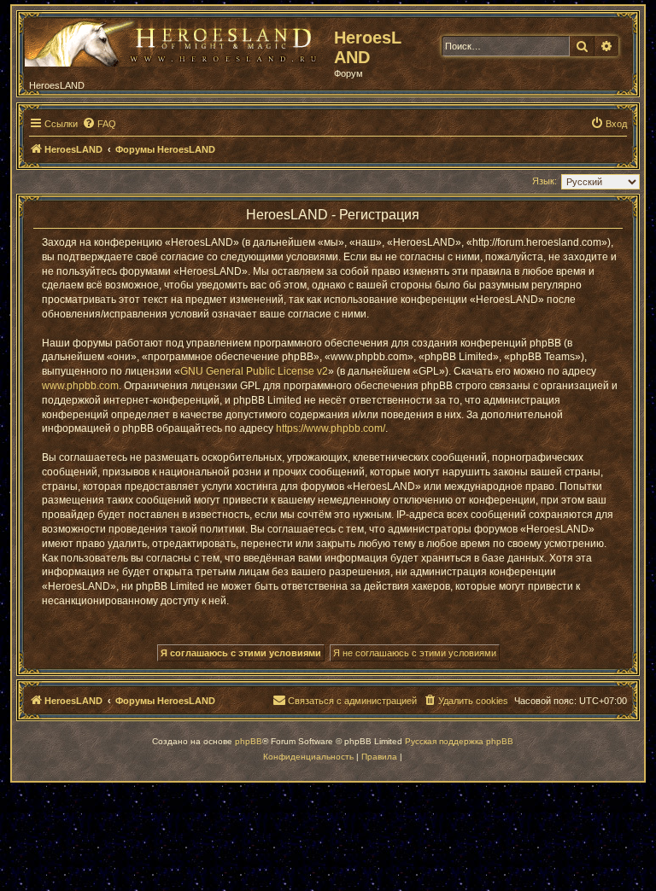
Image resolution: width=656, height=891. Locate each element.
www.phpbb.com (80, 386)
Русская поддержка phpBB (459, 741)
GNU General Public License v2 (254, 371)
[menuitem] (99, 124)
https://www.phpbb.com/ (330, 428)
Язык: (544, 181)
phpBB (248, 741)
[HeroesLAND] (175, 39)
